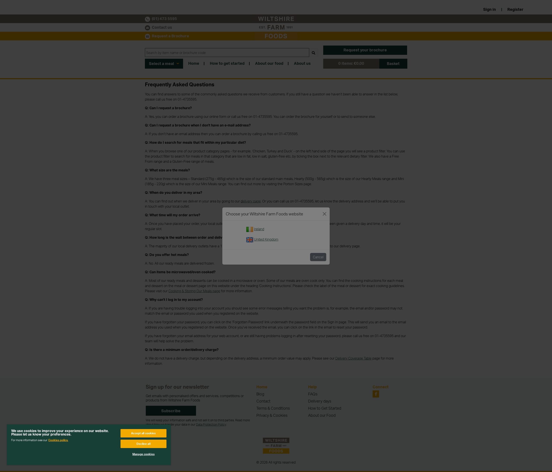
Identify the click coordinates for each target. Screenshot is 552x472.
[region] (89, 445)
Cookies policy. (58, 440)
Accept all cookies (143, 433)
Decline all (143, 443)
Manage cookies (143, 454)
